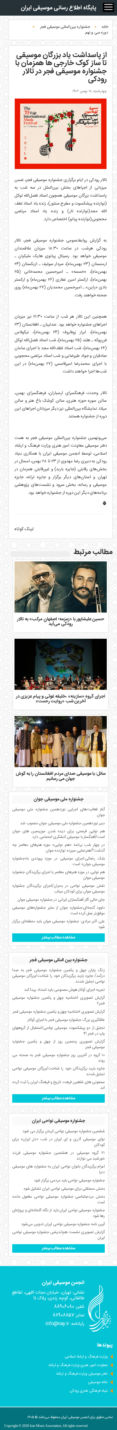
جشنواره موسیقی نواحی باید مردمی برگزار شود (69, 1180)
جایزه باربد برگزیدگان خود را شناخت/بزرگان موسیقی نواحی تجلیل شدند (58, 1071)
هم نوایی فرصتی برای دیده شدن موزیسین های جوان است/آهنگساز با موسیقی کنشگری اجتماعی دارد (58, 834)
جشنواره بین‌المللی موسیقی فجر (65, 27)
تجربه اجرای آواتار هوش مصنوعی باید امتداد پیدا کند (64, 989)
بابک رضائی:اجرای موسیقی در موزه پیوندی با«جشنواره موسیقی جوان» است (58, 861)
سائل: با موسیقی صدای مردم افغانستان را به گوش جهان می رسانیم (61, 776)
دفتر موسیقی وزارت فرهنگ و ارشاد (82, 1374)
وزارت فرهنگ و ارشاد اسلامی (86, 1357)
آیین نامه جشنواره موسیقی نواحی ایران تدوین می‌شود (63, 1224)
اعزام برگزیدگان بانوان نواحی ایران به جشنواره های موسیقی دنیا (58, 1169)
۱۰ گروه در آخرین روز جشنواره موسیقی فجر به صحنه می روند (58, 1058)
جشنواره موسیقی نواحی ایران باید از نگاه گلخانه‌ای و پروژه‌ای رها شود (58, 1213)
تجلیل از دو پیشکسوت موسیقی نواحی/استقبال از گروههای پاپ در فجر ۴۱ (58, 1031)
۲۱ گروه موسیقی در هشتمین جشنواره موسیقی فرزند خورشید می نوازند (58, 1156)
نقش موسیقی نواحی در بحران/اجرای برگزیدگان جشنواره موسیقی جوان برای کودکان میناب (58, 888)
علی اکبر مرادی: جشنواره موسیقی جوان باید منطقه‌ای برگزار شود (58, 924)
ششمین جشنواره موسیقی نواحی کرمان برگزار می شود (63, 1131)
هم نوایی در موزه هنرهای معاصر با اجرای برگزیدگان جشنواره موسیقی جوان (58, 875)
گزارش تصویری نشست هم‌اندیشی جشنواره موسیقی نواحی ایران (58, 1235)
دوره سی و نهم (96, 32)
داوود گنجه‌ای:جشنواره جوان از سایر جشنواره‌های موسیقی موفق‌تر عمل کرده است (58, 910)
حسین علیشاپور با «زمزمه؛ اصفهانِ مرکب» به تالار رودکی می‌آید (61, 621)
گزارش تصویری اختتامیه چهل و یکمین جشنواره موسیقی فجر (58, 1011)
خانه (105, 27)
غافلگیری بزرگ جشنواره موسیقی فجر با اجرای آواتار (66, 1020)
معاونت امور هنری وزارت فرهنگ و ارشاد (78, 1365)
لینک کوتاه (24, 529)
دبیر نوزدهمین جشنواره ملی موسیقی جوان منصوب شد (62, 823)
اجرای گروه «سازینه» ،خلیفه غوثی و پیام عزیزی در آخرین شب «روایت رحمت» (61, 699)
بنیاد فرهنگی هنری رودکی (89, 1391)
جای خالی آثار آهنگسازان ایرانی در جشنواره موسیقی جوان (61, 899)
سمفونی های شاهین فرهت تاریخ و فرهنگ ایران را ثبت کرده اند (58, 1085)
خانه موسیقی (98, 1382)
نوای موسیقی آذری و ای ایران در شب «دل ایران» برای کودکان (58, 1142)
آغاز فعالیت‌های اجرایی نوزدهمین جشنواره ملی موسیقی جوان (58, 812)
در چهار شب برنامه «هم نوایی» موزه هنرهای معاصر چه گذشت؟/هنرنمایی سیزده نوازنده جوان (58, 848)
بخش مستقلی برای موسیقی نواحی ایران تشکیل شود (64, 1188)
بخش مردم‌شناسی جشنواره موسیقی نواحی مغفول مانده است (58, 1199)
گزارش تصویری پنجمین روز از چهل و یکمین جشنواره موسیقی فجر (58, 1044)
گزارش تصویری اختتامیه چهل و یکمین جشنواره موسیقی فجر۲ (58, 1000)
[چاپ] (104, 504)
